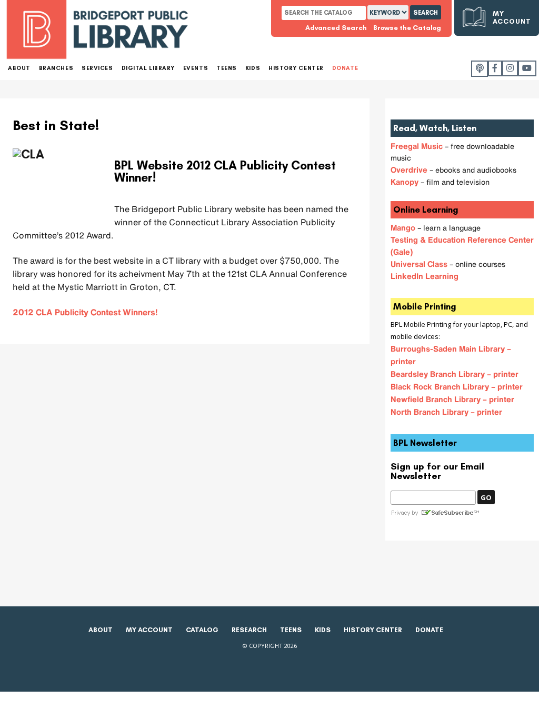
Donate (429, 630)
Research (249, 630)
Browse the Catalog (407, 28)
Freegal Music (418, 146)
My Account (512, 17)
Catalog (202, 630)
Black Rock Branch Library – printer (457, 386)
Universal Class (420, 263)
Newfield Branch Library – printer (452, 399)
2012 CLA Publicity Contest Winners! (85, 312)
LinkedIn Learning (424, 276)
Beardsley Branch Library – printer (454, 374)
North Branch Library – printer (446, 411)
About (100, 630)
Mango (403, 227)
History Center (373, 630)
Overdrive (410, 169)
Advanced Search (336, 28)
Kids (323, 630)
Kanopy (404, 181)
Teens (291, 630)
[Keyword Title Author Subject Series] (388, 12)
